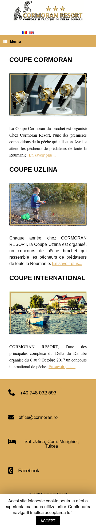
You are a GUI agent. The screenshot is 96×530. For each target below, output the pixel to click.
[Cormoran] (48, 11)
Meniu (15, 41)
